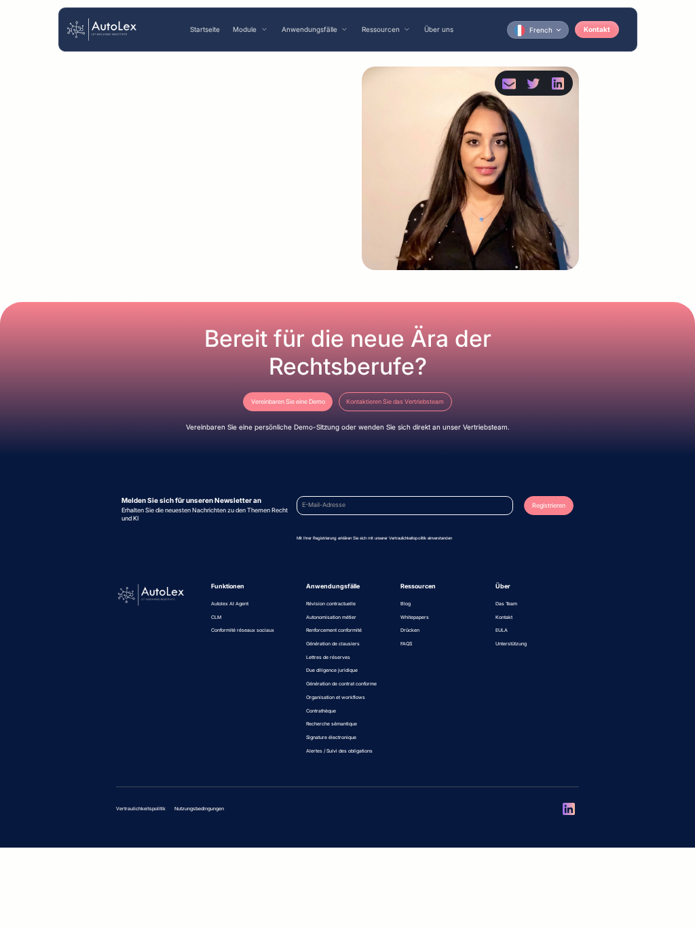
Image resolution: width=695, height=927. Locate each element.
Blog (405, 604)
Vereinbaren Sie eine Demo (288, 401)
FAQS (406, 644)
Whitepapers (414, 617)
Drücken (409, 630)
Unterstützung (511, 644)
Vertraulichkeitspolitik (141, 809)
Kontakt (597, 29)
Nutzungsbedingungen (199, 809)
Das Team (506, 604)
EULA (501, 630)
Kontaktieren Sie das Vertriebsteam (395, 401)
